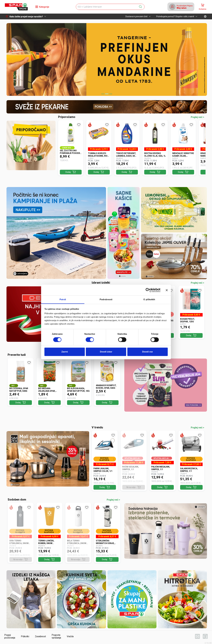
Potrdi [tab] (63, 299)
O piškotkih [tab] (149, 299)
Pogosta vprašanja (56, 636)
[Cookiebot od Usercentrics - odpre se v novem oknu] (147, 290)
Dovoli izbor (106, 351)
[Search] (140, 6)
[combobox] (108, 6)
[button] (16, 6)
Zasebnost (40, 636)
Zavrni (64, 351)
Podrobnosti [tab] (106, 299)
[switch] (90, 339)
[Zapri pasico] (167, 290)
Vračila (70, 636)
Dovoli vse (147, 351)
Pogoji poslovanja (9, 636)
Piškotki (25, 636)
